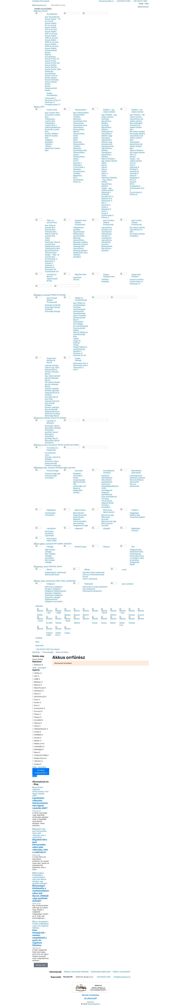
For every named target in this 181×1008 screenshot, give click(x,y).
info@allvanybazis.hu (122, 977)
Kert (133, 547)
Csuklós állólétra (51, 134)
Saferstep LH (135, 284)
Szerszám (79, 471)
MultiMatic (49, 142)
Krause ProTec (50, 61)
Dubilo (47, 240)
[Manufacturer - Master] (113, 620)
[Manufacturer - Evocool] (141, 612)
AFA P (75, 370)
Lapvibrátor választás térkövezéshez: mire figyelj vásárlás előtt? (40, 803)
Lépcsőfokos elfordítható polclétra (106, 242)
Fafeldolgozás (135, 554)
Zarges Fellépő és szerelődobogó (80, 348)
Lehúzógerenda (136, 476)
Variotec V (49, 263)
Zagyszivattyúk (107, 503)
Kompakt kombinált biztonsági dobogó (52, 306)
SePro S (104, 173)
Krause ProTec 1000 (53, 69)
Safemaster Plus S (80, 363)
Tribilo (47, 238)
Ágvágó (76, 492)
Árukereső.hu (90, 1002)
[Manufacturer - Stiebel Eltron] (58, 631)
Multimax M (49, 267)
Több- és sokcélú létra (52, 221)
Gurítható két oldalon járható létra (136, 127)
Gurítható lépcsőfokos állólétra (106, 121)
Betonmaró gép (107, 515)
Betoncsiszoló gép (108, 521)
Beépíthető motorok (135, 529)
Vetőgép (50, 547)
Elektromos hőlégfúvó (53, 587)
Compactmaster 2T (52, 104)
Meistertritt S (106, 199)
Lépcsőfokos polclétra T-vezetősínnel (106, 236)
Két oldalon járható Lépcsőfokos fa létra (137, 229)
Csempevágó (50, 513)
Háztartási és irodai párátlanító (95, 587)
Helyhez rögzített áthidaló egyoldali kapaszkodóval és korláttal (52, 391)
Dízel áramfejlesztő (109, 497)
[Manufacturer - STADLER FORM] (49, 631)
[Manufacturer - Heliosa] (58, 620)
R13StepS (105, 194)
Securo (104, 169)
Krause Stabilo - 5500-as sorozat (51, 45)
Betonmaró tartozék (105, 518)
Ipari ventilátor (128, 584)
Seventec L (77, 163)
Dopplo (133, 157)
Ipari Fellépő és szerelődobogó (79, 304)
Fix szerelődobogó (80, 326)
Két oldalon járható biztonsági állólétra (137, 132)
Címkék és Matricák (53, 465)
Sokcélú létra (50, 230)
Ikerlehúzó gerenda (137, 478)
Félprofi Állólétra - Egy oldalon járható (109, 160)
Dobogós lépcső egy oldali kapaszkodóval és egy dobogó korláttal (52, 401)
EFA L (75, 178)
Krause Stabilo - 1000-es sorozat (51, 37)
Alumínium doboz (52, 461)
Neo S (103, 203)
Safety (104, 163)
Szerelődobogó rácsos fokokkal (79, 314)
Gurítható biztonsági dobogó (52, 310)
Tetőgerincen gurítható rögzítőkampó (78, 229)
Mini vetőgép (50, 554)
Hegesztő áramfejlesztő (106, 493)
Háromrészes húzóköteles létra (80, 124)
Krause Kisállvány (52, 80)
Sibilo (75, 140)
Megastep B (134, 178)
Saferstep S (106, 192)
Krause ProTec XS (52, 59)
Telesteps (77, 169)
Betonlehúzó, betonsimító (136, 472)
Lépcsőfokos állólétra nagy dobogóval (106, 136)
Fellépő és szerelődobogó (81, 299)
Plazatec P (77, 351)
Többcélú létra (50, 232)
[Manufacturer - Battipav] (67, 612)
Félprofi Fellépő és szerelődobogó (80, 333)
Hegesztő (79, 528)
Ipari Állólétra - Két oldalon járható (137, 116)
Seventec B (134, 171)
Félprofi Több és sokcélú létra (51, 235)
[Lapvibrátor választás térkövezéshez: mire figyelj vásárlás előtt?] (40, 791)
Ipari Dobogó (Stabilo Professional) (52, 300)
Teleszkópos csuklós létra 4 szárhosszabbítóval (52, 125)
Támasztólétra (80, 110)
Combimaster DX (51, 271)
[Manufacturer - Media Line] (122, 621)
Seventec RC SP (79, 355)
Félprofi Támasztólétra (79, 132)
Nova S (104, 211)
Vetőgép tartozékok (49, 557)
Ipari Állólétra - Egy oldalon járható (109, 116)
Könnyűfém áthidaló (53, 428)
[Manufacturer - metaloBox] (132, 620)
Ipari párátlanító (89, 589)
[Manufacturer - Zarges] (67, 630)
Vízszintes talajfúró (137, 517)
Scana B (133, 182)
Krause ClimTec (51, 67)
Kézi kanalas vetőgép (50, 561)
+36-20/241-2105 (123, 1)
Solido (104, 171)
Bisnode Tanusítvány (90, 995)
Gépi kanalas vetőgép (50, 551)
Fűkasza (106, 547)
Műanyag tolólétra (80, 242)
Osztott (76, 279)
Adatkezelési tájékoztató (101, 972)
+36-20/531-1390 (140, 1)
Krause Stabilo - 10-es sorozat (53, 20)
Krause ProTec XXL (52, 63)
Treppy (76, 345)
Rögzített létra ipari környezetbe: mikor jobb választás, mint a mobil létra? (40, 845)
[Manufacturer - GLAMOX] (49, 620)
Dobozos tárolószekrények (93, 574)
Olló (74, 484)
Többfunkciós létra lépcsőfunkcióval (52, 249)
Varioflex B (134, 173)
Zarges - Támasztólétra (79, 156)
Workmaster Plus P (80, 365)
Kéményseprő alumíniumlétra (79, 235)
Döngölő (106, 528)
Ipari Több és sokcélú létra (50, 226)
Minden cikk (41, 965)
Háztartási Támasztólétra (79, 143)
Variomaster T (50, 98)
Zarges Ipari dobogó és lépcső (51, 360)
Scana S (104, 213)
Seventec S (105, 205)
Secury (104, 165)
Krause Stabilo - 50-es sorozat (51, 24)
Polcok (85, 577)
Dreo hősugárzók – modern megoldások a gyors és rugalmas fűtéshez (39, 937)
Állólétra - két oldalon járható (137, 111)
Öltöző (49, 569)
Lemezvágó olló (79, 486)
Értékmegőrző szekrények (55, 572)
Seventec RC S (107, 196)
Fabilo (75, 136)
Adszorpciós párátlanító (92, 591)
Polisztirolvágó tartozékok (51, 477)
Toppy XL (77, 341)
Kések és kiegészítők (77, 489)
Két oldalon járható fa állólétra (137, 235)
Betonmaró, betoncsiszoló (108, 511)
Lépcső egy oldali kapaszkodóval (52, 368)
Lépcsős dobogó (51, 365)
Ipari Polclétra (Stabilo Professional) (108, 222)
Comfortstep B (136, 192)
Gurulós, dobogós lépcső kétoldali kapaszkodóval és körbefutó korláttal (52, 410)
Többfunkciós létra (52, 246)
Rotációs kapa (80, 547)
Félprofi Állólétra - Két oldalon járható (137, 151)
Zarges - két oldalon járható (136, 160)
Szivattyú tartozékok (105, 506)
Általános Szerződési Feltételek (76, 972)
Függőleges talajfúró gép (135, 514)
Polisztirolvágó (52, 471)
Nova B (133, 180)
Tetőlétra (76, 255)
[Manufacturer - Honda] (95, 620)
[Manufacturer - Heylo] (67, 619)
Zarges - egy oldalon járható (107, 189)
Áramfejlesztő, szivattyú (109, 472)
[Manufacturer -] (95, 611)
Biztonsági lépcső (52, 416)
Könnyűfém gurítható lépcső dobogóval (51, 432)
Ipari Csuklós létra (52, 113)
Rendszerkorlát (51, 463)
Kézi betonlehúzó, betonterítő (137, 481)
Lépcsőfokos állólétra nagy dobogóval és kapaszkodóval (107, 143)
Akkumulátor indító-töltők (52, 539)
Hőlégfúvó (51, 584)
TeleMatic (49, 140)
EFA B (132, 184)
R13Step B (134, 169)
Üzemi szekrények (90, 579)
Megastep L (78, 175)
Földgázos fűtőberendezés (55, 591)
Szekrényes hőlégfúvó (54, 595)
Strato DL (77, 182)
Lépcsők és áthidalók (51, 422)
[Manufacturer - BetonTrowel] (86, 612)
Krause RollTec (51, 65)
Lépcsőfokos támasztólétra (78, 128)
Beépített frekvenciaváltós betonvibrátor (79, 521)
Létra (47, 455)
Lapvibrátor (51, 528)
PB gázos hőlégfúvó (53, 589)
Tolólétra (76, 117)
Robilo (75, 138)
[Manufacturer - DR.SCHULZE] (113, 612)
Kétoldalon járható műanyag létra (80, 245)
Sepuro (104, 167)
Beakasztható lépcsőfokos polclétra (106, 248)
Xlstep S (104, 207)
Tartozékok (77, 476)
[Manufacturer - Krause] (104, 620)
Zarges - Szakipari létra (109, 275)
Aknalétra (77, 257)
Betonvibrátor (80, 510)
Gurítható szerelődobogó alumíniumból (79, 309)
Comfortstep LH (136, 282)
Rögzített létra (80, 274)
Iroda (124, 569)
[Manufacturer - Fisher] (40, 619)
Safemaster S (106, 201)
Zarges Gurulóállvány (52, 94)
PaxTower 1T (50, 102)
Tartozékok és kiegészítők (52, 449)
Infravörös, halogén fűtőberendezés (52, 598)
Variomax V (49, 265)
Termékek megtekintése (41, 771)
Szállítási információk (40, 1)
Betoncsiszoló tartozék (107, 524)
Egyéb (132, 564)
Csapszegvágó (79, 480)
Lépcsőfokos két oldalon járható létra (136, 138)
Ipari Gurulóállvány (52, 17)
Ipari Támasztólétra (81, 113)
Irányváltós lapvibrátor (49, 532)
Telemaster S (78, 367)
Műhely (87, 569)
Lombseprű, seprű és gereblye (137, 559)
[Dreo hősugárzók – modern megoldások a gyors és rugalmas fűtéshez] (40, 924)
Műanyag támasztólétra (78, 239)
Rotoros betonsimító (134, 485)
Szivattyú (105, 499)
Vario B (132, 163)
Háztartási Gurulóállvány (50, 72)
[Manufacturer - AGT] (49, 611)
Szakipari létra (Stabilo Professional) (80, 222)
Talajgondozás (135, 550)
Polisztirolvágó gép (52, 473)
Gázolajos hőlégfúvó (53, 593)
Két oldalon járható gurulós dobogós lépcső (52, 384)
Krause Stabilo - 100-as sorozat (51, 28)
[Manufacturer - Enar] (122, 611)
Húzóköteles (78, 180)
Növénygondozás (137, 556)
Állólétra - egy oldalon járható (109, 111)
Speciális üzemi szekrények (93, 572)
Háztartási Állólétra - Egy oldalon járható (109, 180)
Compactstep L (79, 171)
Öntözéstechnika (136, 552)
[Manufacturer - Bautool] (77, 612)
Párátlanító (88, 584)
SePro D (133, 155)
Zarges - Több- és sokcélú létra (52, 256)
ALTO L (76, 161)
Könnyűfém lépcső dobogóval (52, 441)
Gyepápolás (134, 562)
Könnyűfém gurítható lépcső (51, 437)
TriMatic (48, 146)
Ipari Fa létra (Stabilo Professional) (136, 222)
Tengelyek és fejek (80, 525)
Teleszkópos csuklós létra (50, 120)
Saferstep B (134, 167)
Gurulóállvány (52, 14)
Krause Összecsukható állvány (51, 88)
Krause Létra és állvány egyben (51, 76)
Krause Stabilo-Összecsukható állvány (51, 50)
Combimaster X (51, 259)
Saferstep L (77, 165)
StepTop (76, 343)
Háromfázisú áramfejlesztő (106, 481)
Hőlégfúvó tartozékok (54, 601)
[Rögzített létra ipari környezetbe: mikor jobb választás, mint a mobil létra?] (40, 833)
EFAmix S (105, 217)
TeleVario (48, 144)
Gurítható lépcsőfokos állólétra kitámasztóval (107, 128)
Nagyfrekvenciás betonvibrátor (80, 516)
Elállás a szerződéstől (121, 972)
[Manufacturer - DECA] (104, 611)
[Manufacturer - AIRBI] (58, 611)
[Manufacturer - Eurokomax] (132, 612)
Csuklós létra (52, 110)
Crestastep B (135, 186)
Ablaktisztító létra (80, 253)
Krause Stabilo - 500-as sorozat (51, 32)
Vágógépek (51, 510)
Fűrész (75, 478)
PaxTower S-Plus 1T (53, 100)
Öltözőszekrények (52, 574)
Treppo (76, 339)
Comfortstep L (79, 167)
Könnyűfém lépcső (52, 426)
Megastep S (106, 209)
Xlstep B (133, 175)
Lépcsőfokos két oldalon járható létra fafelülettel (136, 121)
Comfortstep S (107, 215)
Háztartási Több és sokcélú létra (52, 243)
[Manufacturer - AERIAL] (40, 612)
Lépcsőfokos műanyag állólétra (80, 249)
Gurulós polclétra (136, 279)
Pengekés (77, 473)
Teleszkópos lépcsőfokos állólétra (106, 154)
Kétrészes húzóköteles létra (80, 120)
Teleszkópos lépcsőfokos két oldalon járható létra (136, 145)
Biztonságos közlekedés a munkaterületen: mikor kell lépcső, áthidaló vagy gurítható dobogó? (40, 893)
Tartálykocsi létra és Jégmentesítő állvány (52, 277)
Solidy (103, 175)
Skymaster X (50, 261)
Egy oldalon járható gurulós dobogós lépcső (52, 378)
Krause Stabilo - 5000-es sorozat (51, 41)
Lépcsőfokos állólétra (106, 149)
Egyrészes (77, 277)
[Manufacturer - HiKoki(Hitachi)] (77, 620)
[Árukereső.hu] (90, 999)
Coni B (132, 165)
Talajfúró (134, 510)
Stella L (76, 159)
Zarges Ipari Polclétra (136, 275)
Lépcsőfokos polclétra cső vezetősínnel (106, 229)
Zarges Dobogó (78, 359)
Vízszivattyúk (106, 501)
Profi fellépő (78, 324)
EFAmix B (133, 194)
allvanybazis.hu (94, 1004)
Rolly (75, 336)
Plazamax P (77, 353)
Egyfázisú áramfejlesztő (106, 477)
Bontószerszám (79, 482)
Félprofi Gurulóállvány (50, 56)
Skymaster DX (50, 269)
